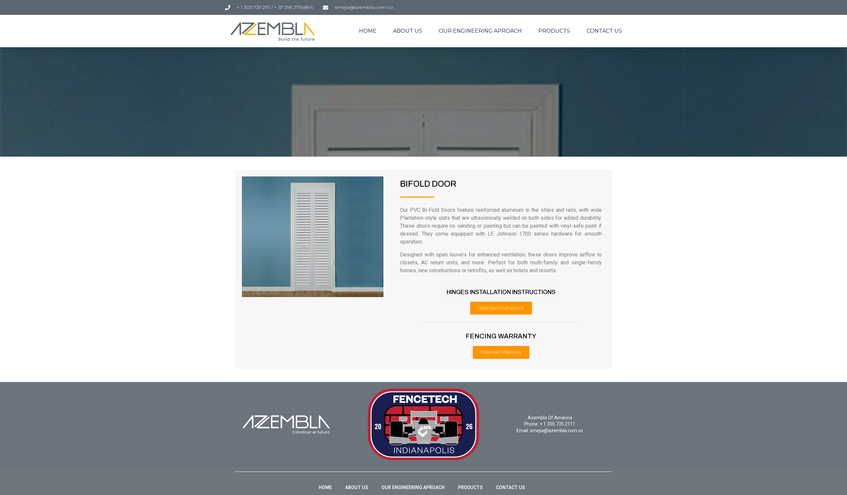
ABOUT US (407, 31)
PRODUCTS (554, 31)
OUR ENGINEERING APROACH (480, 31)
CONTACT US (604, 31)
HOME (368, 31)
